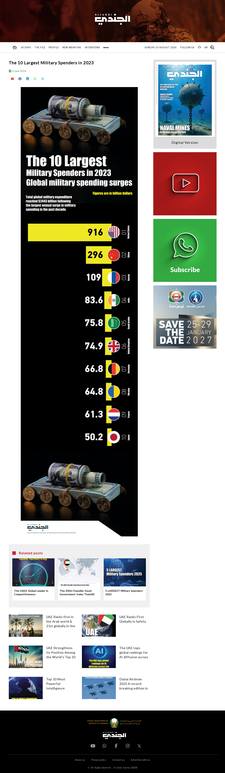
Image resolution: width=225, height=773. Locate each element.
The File (40, 47)
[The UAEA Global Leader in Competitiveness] (33, 572)
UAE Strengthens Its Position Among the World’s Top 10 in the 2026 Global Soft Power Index (60, 652)
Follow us (187, 47)
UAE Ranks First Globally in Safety (132, 619)
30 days (26, 47)
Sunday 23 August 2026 (161, 47)
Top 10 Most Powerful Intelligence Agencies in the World (58, 684)
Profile (54, 47)
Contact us (118, 759)
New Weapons (71, 47)
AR (206, 47)
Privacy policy (98, 759)
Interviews (92, 47)
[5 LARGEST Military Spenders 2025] (125, 572)
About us (80, 759)
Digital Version (185, 142)
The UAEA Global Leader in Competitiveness (31, 592)
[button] (12, 79)
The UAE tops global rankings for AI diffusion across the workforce (133, 652)
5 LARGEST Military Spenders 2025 (124, 592)
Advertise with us (140, 759)
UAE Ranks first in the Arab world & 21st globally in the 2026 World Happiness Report (60, 621)
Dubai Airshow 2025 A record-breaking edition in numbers (133, 684)
